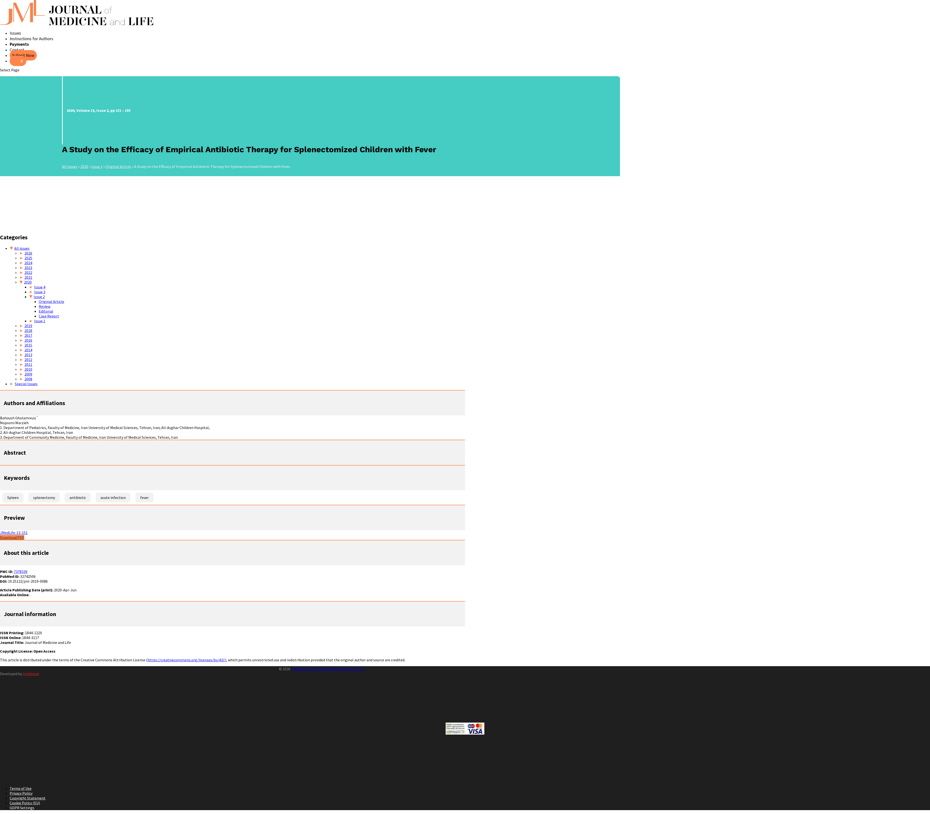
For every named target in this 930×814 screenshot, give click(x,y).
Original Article (118, 166)
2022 (28, 272)
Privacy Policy (21, 793)
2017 (28, 335)
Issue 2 (96, 166)
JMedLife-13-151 (14, 532)
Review (44, 306)
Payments (19, 44)
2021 (28, 277)
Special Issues (26, 383)
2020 (84, 166)
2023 (28, 267)
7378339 (20, 571)
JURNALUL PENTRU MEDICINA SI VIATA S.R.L (327, 668)
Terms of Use (20, 788)
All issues (69, 166)
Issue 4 (39, 287)
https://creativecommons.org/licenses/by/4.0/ (186, 659)
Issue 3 (39, 291)
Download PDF (12, 537)
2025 (28, 258)
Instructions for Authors (31, 38)
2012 (28, 359)
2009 (28, 374)
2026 (28, 253)
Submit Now (23, 55)
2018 (28, 330)
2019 (28, 325)
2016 (28, 340)
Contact (17, 50)
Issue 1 (39, 320)
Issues (15, 33)
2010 (28, 369)
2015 (28, 345)
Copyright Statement (28, 798)
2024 (28, 262)
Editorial (46, 311)
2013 (28, 354)
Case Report (49, 316)
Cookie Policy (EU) (25, 802)
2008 (28, 379)
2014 (28, 349)
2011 (28, 364)
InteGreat (31, 673)
